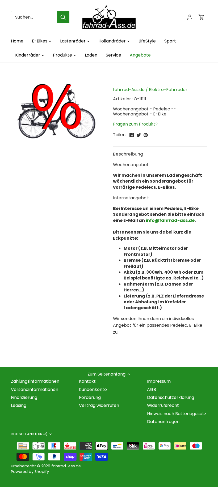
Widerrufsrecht (163, 405)
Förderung (90, 397)
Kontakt (87, 381)
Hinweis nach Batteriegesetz (176, 414)
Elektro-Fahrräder (168, 90)
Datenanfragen (163, 422)
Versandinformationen (34, 389)
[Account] (190, 17)
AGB (151, 389)
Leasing (18, 405)
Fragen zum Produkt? (135, 124)
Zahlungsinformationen (35, 381)
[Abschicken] (63, 17)
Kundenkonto (93, 389)
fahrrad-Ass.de (129, 90)
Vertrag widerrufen (99, 405)
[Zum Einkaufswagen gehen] (201, 17)
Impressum (159, 381)
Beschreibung (128, 154)
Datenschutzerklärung (170, 397)
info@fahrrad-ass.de (170, 220)
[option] (57, 112)
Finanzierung (24, 397)
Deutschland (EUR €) (29, 434)
